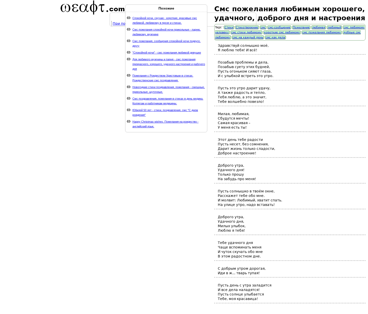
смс (263, 27)
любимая (318, 27)
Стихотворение (247, 27)
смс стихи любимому (246, 32)
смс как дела (275, 37)
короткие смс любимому (282, 32)
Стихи (229, 27)
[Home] (93, 8)
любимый (334, 27)
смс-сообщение (279, 27)
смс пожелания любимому (321, 32)
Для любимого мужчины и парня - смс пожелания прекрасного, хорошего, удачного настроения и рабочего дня (168, 64)
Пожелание (301, 27)
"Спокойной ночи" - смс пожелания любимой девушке (166, 52)
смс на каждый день (248, 37)
